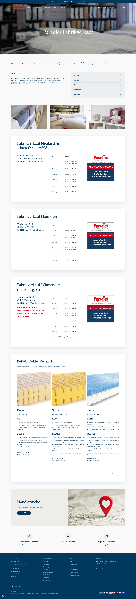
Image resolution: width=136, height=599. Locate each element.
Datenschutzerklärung (25, 593)
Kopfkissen (38, 8)
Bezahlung (46, 567)
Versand (45, 561)
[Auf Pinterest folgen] (19, 587)
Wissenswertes (109, 8)
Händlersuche (74, 564)
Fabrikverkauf (15, 574)
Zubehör (63, 8)
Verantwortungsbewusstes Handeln (18, 565)
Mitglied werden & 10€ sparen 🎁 (68, 1)
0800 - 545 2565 (105, 563)
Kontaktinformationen (53, 593)
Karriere (13, 576)
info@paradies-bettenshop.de (108, 561)
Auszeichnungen (15, 568)
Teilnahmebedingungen (49, 580)
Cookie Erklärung (47, 575)
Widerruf (45, 569)
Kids (55, 8)
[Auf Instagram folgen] (16, 587)
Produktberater (74, 572)
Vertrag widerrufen (76, 575)
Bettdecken (27, 8)
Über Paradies (15, 561)
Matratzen (48, 8)
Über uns (100, 8)
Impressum (43, 593)
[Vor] (83, 1)
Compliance (46, 577)
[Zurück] (52, 1)
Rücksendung (46, 564)
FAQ (71, 561)
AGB (33, 593)
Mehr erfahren (24, 513)
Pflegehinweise (74, 569)
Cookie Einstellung (48, 572)
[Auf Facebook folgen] (12, 587)
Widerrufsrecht (15, 593)
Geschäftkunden (15, 571)
